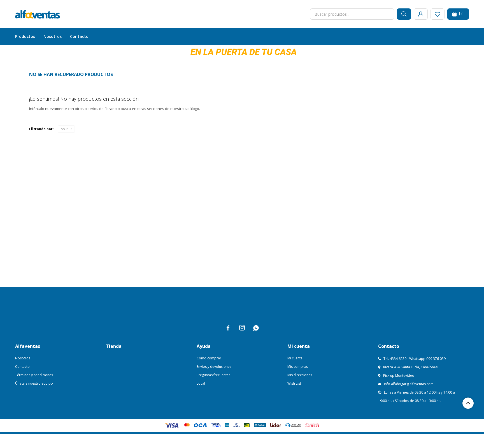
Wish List (294, 383)
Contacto (79, 36)
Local (201, 383)
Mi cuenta (294, 358)
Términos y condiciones (34, 375)
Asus (64, 129)
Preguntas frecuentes (213, 375)
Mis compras (297, 366)
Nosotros (52, 36)
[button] (404, 14)
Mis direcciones (299, 375)
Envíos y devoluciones (214, 366)
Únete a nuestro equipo (34, 383)
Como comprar (209, 358)
